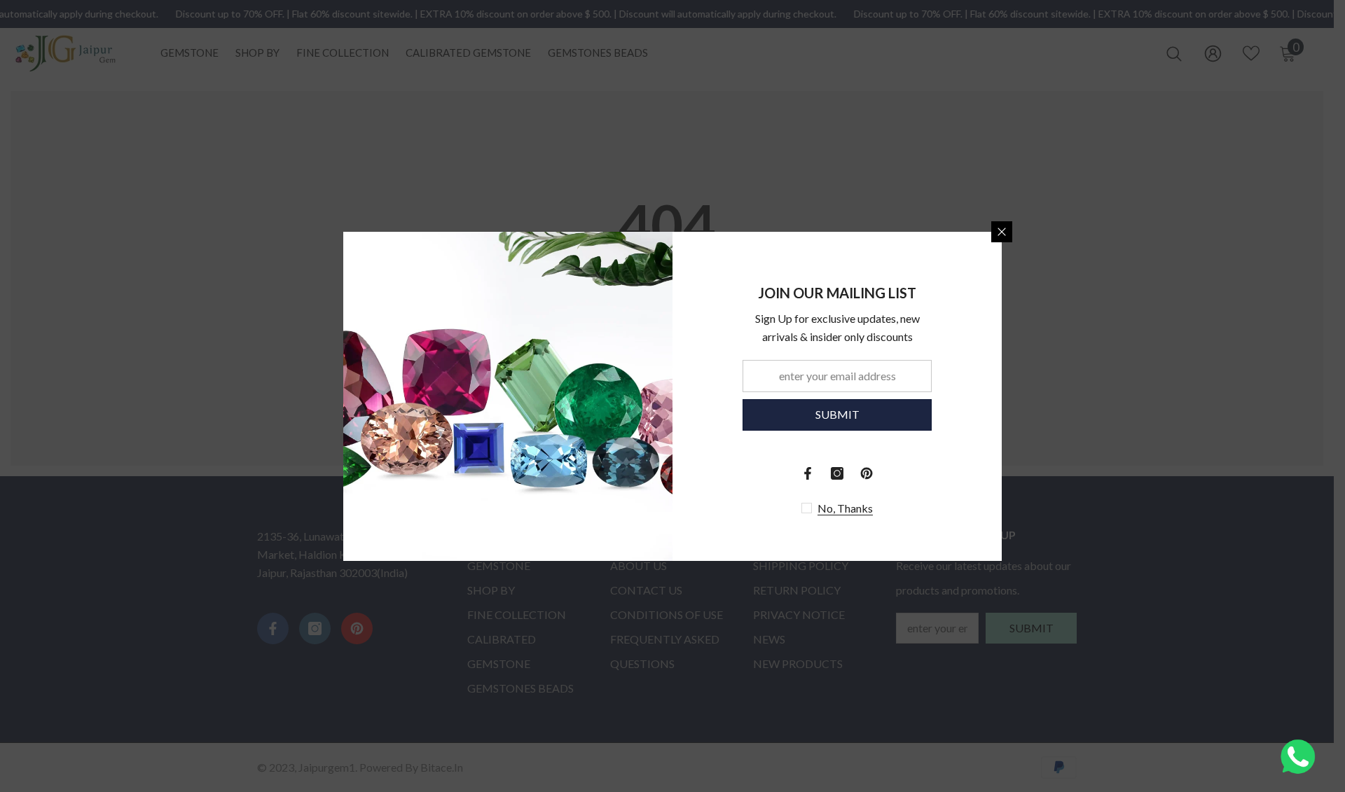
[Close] (1001, 231)
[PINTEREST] (866, 473)
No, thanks (845, 508)
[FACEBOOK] (807, 473)
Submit (837, 414)
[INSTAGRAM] (837, 473)
